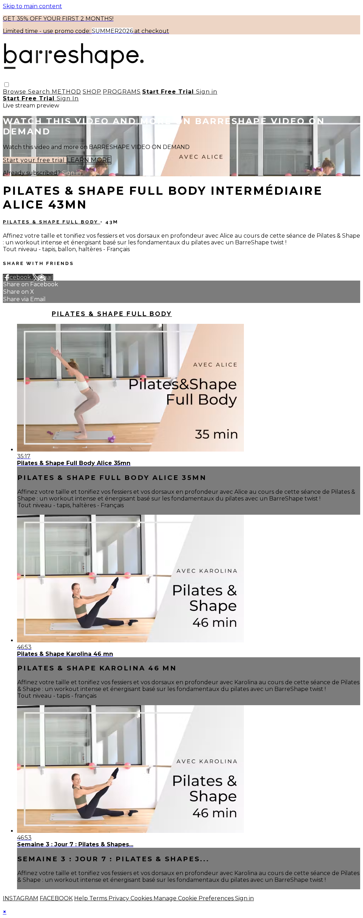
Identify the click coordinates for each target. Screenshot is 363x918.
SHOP (92, 91)
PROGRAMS (122, 91)
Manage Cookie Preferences (194, 898)
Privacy (119, 898)
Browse (15, 91)
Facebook (17, 277)
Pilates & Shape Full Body (51, 222)
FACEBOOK (56, 898)
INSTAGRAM (20, 898)
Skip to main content (32, 6)
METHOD (66, 91)
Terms (98, 898)
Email (45, 277)
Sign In (68, 98)
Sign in (206, 91)
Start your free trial (35, 160)
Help (81, 898)
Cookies (141, 898)
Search (40, 91)
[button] (6, 84)
